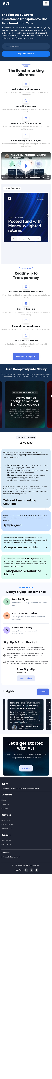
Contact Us (6, 840)
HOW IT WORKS (26, 587)
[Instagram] (31, 870)
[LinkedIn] (26, 870)
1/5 (14, 239)
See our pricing (26, 678)
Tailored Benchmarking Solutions (19, 502)
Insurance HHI (7, 824)
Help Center (6, 844)
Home (3, 800)
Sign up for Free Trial (26, 54)
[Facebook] (37, 870)
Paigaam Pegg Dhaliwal (29, 726)
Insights (4, 808)
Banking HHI (6, 820)
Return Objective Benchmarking (24, 392)
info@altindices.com (12, 857)
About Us (5, 804)
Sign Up (26, 768)
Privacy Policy (18, 870)
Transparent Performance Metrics (22, 572)
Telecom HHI (6, 828)
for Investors (21, 672)
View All (43, 692)
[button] (26, 177)
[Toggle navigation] (46, 3)
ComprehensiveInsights (21, 547)
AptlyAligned (12, 525)
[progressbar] (19, 177)
